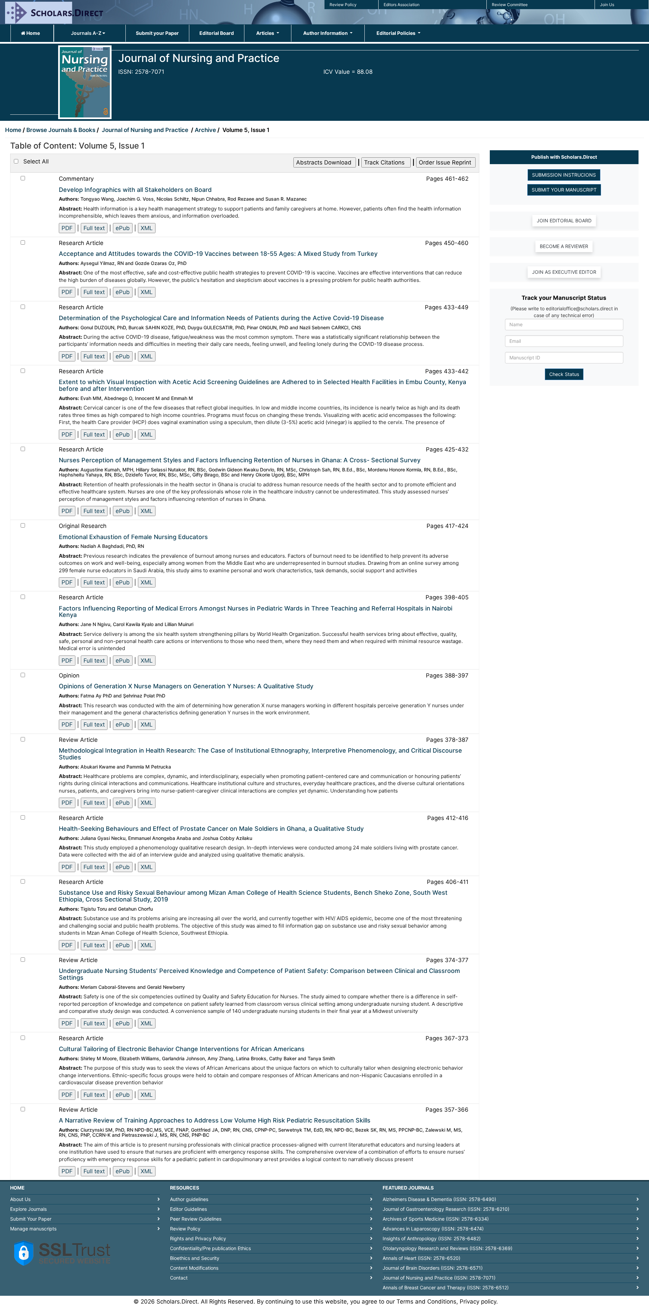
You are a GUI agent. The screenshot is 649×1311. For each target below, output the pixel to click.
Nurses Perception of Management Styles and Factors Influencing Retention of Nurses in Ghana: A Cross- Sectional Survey (239, 460)
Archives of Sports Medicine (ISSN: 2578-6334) (436, 1219)
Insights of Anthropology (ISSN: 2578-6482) (432, 1238)
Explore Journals (28, 1209)
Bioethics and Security (194, 1258)
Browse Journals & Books (61, 130)
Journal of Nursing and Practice (145, 130)
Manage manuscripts (33, 1228)
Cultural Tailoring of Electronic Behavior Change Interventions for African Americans (182, 1048)
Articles (265, 33)
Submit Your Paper (30, 1219)
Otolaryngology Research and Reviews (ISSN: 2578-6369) (447, 1248)
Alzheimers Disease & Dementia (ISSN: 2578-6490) (439, 1199)
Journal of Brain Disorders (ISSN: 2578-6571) (433, 1268)
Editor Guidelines (188, 1209)
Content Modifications (194, 1268)
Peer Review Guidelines (195, 1219)
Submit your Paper (157, 33)
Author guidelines (189, 1199)
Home (32, 33)
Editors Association (401, 4)
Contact (179, 1278)
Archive (206, 130)
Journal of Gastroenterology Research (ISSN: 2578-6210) (446, 1209)
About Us (20, 1199)
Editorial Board (216, 33)
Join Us (607, 4)
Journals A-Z (86, 33)
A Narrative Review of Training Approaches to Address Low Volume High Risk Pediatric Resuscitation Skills (214, 1120)
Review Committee (510, 4)
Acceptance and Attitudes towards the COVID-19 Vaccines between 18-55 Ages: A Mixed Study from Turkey (218, 253)
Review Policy (343, 4)
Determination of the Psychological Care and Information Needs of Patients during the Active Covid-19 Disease (221, 317)
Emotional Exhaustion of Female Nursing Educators (133, 536)
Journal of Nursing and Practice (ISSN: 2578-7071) (439, 1278)
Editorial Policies (396, 33)
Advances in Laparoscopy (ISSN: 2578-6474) (433, 1228)
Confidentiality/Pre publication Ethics (210, 1248)
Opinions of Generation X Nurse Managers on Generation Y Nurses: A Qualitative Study (186, 686)
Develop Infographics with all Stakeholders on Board (135, 189)
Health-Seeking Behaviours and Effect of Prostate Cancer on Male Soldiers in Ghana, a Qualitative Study (211, 828)
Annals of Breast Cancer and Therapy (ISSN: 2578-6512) (446, 1287)
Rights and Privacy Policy (198, 1238)
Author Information (326, 33)
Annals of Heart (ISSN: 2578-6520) (421, 1258)
